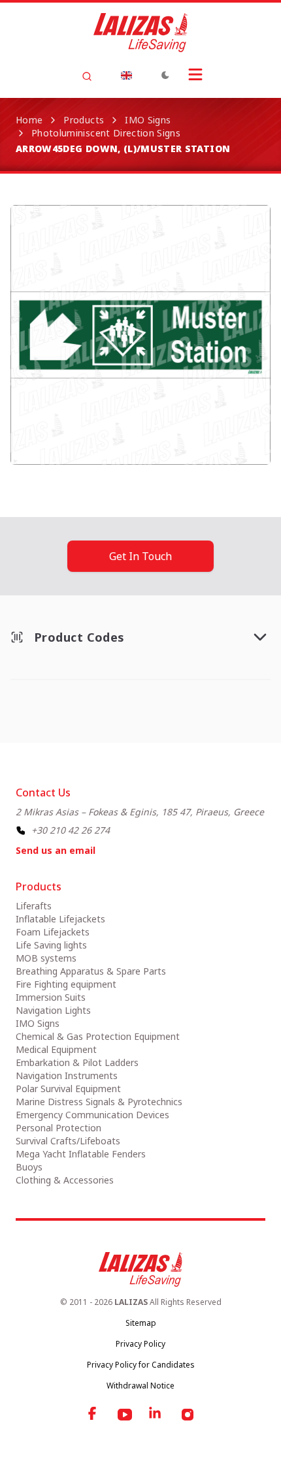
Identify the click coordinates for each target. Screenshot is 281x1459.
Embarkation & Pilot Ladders (77, 1062)
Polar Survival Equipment (68, 1088)
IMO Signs (148, 120)
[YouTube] (124, 1415)
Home (29, 120)
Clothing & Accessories (65, 1180)
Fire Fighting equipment (66, 984)
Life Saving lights (51, 945)
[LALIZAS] (140, 32)
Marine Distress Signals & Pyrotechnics (99, 1101)
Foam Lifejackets (53, 932)
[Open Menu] (195, 74)
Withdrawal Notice (140, 1385)
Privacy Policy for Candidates (141, 1364)
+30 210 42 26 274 (70, 830)
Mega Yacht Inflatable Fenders (81, 1154)
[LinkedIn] (156, 1415)
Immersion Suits (51, 997)
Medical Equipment (56, 1049)
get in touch (140, 556)
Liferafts (34, 906)
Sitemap (140, 1322)
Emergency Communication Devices (92, 1114)
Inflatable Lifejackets (60, 919)
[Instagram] (187, 1415)
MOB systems (46, 958)
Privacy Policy (140, 1343)
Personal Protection (58, 1128)
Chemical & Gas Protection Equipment (98, 1036)
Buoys (29, 1167)
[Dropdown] (126, 75)
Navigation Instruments (67, 1075)
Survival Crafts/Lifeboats (68, 1141)
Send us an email (55, 850)
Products (83, 120)
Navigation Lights (53, 1010)
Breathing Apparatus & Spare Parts (91, 971)
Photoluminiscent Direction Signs (105, 133)
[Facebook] (93, 1415)
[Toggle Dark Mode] (165, 75)
